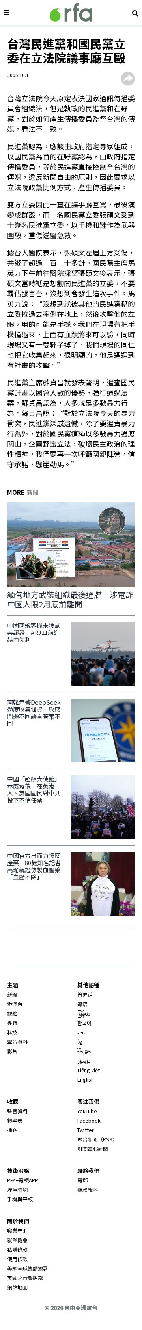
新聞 (12, 994)
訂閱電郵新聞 (92, 1148)
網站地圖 (17, 1287)
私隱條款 (17, 1249)
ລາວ (81, 1032)
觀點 (12, 1013)
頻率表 (14, 1120)
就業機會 (17, 1240)
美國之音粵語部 (25, 1278)
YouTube (87, 1111)
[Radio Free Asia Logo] (71, 12)
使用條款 (17, 1259)
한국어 (84, 1023)
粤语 (82, 1004)
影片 (12, 1051)
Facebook (89, 1120)
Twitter (85, 1130)
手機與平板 (20, 1199)
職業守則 (17, 1230)
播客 (12, 1130)
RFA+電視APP (22, 1180)
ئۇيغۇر (84, 1060)
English (85, 1079)
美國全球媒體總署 (27, 1268)
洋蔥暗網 (17, 1189)
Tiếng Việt (88, 1070)
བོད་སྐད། (85, 1051)
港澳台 (14, 1004)
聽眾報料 (87, 1189)
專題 (12, 1023)
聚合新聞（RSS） (97, 1139)
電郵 (82, 1180)
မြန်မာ (84, 1013)
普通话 (85, 994)
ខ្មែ (79, 1041)
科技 (12, 1032)
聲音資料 (17, 1041)
